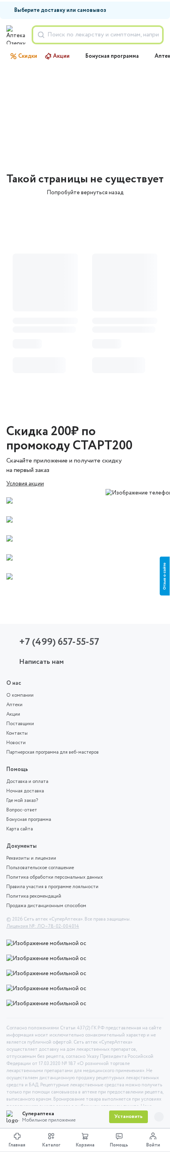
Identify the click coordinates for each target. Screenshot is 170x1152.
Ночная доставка (25, 791)
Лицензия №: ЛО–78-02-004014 (42, 926)
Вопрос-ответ (21, 810)
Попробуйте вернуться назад (85, 192)
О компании (20, 695)
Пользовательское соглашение (40, 868)
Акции (61, 56)
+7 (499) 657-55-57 (59, 642)
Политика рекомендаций (33, 896)
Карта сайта (19, 829)
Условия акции (25, 484)
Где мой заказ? (22, 800)
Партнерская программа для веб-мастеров (52, 752)
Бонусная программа (112, 56)
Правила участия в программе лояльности (52, 887)
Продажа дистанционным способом (46, 906)
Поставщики (20, 724)
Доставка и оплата (27, 781)
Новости (16, 743)
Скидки (27, 56)
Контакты (17, 733)
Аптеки (14, 705)
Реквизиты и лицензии (31, 858)
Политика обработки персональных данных (54, 877)
